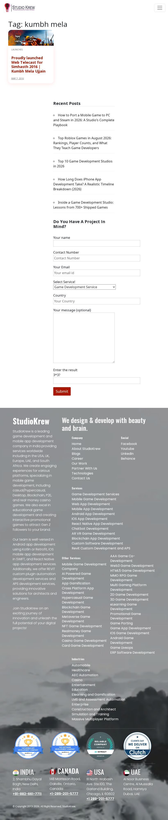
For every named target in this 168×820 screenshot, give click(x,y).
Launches (17, 49)
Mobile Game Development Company (84, 566)
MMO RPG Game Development (123, 577)
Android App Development (93, 514)
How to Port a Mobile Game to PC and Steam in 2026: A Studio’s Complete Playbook (83, 120)
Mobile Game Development (94, 499)
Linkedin (127, 453)
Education (80, 689)
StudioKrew (68, 806)
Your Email (61, 267)
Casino (77, 680)
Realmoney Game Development (76, 633)
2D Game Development (129, 594)
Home (76, 443)
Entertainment (83, 685)
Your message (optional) (72, 310)
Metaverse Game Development (76, 619)
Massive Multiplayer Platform (95, 719)
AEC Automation (85, 675)
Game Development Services (95, 494)
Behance (128, 458)
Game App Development (130, 628)
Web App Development (91, 504)
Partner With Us (84, 468)
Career (77, 458)
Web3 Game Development (132, 565)
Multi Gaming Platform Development (128, 587)
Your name (61, 237)
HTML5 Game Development (132, 570)
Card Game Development (83, 645)
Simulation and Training (90, 714)
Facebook (129, 443)
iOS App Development (90, 518)
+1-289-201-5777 (64, 793)
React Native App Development (97, 523)
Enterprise (80, 704)
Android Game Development (122, 640)
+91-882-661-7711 (27, 794)
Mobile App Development (92, 509)
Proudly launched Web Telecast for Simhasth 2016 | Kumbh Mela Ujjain (28, 64)
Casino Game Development (84, 640)
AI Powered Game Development (76, 576)
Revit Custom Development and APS (101, 548)
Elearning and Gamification (93, 694)
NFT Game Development (82, 626)
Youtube (127, 448)
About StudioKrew (86, 448)
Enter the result (65, 372)
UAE (135, 772)
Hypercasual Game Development (77, 600)
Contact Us (81, 478)
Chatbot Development (90, 528)
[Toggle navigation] (160, 8)
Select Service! (64, 282)
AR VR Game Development (93, 533)
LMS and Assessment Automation (98, 699)
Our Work (79, 463)
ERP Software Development (132, 652)
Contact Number (66, 252)
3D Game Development (129, 599)
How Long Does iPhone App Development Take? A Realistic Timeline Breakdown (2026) (83, 184)
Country (59, 295)
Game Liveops (121, 647)
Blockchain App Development (96, 538)
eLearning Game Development (123, 606)
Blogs (76, 453)
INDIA (26, 772)
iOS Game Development (129, 633)
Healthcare (81, 670)
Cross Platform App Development (78, 590)
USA (98, 772)
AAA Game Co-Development (122, 558)
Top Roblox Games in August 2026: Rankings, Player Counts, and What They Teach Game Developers (82, 143)
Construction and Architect (94, 709)
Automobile (81, 665)
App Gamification (76, 583)
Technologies (82, 473)
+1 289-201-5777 (100, 798)
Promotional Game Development (125, 616)
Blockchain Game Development (76, 609)
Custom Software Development (97, 543)
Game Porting (121, 623)
